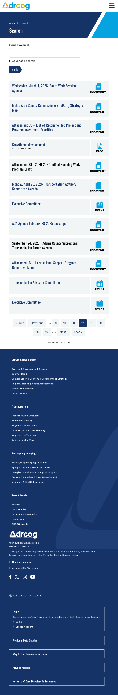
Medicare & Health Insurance (28, 482)
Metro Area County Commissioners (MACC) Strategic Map (47, 108)
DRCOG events (20, 524)
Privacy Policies (21, 667)
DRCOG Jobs (19, 509)
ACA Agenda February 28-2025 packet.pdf (40, 223)
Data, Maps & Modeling (25, 514)
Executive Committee (26, 203)
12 (84, 324)
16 (48, 332)
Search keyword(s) (19, 45)
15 (38, 332)
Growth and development (28, 144)
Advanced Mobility (22, 420)
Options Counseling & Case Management (34, 477)
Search (24, 23)
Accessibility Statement (25, 568)
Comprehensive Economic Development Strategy (39, 378)
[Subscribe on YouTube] (32, 578)
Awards (16, 504)
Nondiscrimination (22, 562)
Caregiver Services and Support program (34, 472)
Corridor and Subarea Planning (28, 430)
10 (66, 323)
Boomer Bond (19, 374)
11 (75, 323)
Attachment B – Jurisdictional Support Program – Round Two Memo (45, 265)
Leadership (18, 519)
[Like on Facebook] (10, 578)
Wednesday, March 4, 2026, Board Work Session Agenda (44, 88)
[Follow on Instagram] (24, 578)
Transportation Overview (25, 415)
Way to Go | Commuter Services (30, 654)
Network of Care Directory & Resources (34, 681)
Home (12, 23)
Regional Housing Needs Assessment (32, 383)
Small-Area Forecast (23, 388)
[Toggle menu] (112, 5)
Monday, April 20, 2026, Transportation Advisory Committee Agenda (44, 186)
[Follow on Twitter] (16, 578)
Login (19, 621)
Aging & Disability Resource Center (31, 467)
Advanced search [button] (23, 61)
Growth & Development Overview (31, 369)
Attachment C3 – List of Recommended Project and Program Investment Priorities (46, 127)
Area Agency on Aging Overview (29, 462)
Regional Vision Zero (23, 440)
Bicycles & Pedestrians (24, 425)
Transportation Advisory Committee (36, 282)
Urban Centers (19, 393)
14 (102, 323)
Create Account (24, 626)
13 (93, 323)
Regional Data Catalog (25, 640)
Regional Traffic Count (24, 435)
